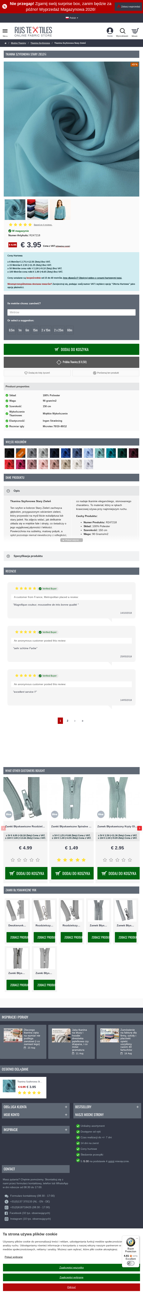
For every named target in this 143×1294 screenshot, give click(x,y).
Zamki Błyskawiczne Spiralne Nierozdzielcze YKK (44, 973)
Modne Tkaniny (18, 43)
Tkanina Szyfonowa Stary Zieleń (30, 1082)
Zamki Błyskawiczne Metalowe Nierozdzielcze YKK (17, 973)
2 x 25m (58, 330)
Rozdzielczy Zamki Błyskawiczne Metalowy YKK (44, 925)
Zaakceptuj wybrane (71, 1277)
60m (69, 330)
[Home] (6, 43)
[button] (37, 373)
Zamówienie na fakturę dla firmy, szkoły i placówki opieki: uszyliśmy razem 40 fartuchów (128, 1039)
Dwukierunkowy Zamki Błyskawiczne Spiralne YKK (17, 925)
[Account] (110, 31)
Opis (17, 490)
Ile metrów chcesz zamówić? (24, 303)
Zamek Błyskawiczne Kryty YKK (99, 925)
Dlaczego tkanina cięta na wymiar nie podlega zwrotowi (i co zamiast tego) (32, 1037)
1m (20, 330)
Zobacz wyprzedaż (130, 6)
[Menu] (137, 1238)
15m (35, 330)
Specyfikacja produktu (28, 556)
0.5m (12, 330)
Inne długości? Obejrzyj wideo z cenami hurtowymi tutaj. (92, 278)
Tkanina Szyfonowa (40, 43)
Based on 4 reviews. (43, 225)
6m (27, 330)
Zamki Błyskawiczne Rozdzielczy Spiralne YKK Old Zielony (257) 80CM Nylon (25, 826)
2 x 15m (46, 330)
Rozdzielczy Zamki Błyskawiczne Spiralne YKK (71, 925)
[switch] (130, 1263)
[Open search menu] (122, 31)
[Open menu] (5, 31)
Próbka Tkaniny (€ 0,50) (75, 362)
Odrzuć (71, 1287)
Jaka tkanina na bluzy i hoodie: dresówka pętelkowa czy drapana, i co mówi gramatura (80, 1039)
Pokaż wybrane (14, 1256)
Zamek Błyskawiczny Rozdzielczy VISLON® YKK (126, 925)
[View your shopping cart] (135, 31)
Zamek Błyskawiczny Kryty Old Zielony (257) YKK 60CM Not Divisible (117, 826)
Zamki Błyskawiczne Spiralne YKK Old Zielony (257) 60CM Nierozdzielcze (71, 826)
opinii (111, 1161)
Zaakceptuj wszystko (71, 1267)
